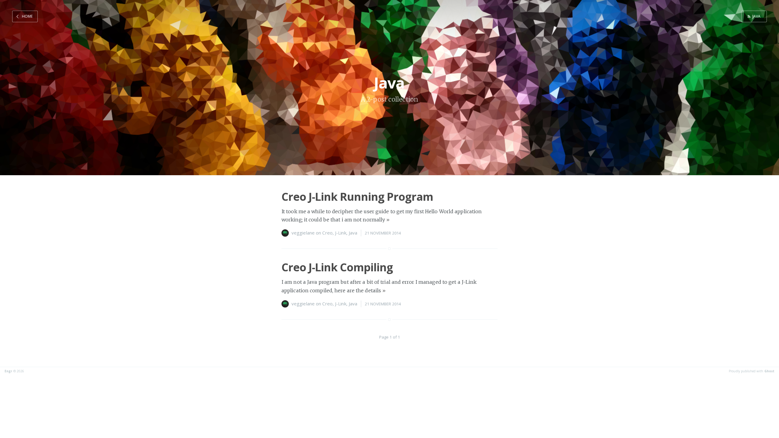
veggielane (303, 233)
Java (756, 16)
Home (27, 16)
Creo (327, 233)
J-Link (340, 233)
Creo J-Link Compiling (337, 267)
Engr (8, 371)
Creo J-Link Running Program (357, 196)
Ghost (769, 371)
